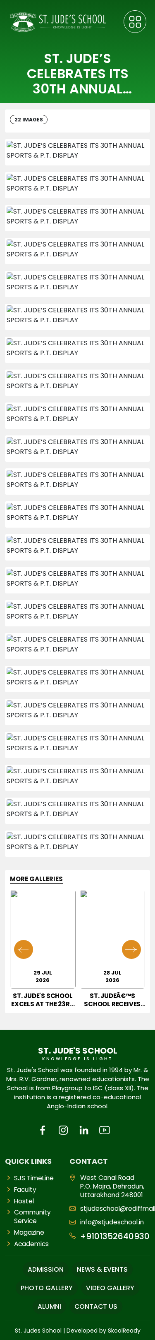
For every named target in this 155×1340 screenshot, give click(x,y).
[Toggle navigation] (135, 21)
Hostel (24, 1201)
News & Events (102, 1269)
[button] (131, 949)
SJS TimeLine (34, 1178)
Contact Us (95, 1306)
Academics (31, 1244)
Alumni (49, 1306)
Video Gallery (110, 1288)
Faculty (25, 1189)
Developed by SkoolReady (104, 1330)
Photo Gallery (47, 1288)
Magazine (29, 1232)
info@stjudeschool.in (112, 1222)
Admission (46, 1269)
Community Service (32, 1216)
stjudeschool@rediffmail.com (115, 1208)
